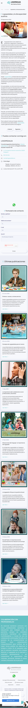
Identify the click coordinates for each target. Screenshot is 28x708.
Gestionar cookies (19, 682)
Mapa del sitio (10, 684)
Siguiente (17, 129)
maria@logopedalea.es (9, 158)
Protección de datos (21, 680)
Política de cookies (8, 682)
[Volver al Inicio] (14, 3)
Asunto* (3, 234)
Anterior (10, 129)
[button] (1, 3)
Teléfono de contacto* (6, 220)
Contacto (18, 684)
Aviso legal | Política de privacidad (9, 680)
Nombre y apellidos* (5, 214)
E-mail (2, 227)
